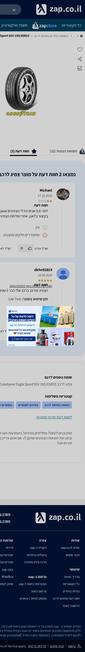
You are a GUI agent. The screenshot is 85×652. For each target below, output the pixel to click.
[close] (72, 307)
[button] (72, 307)
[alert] (42, 326)
